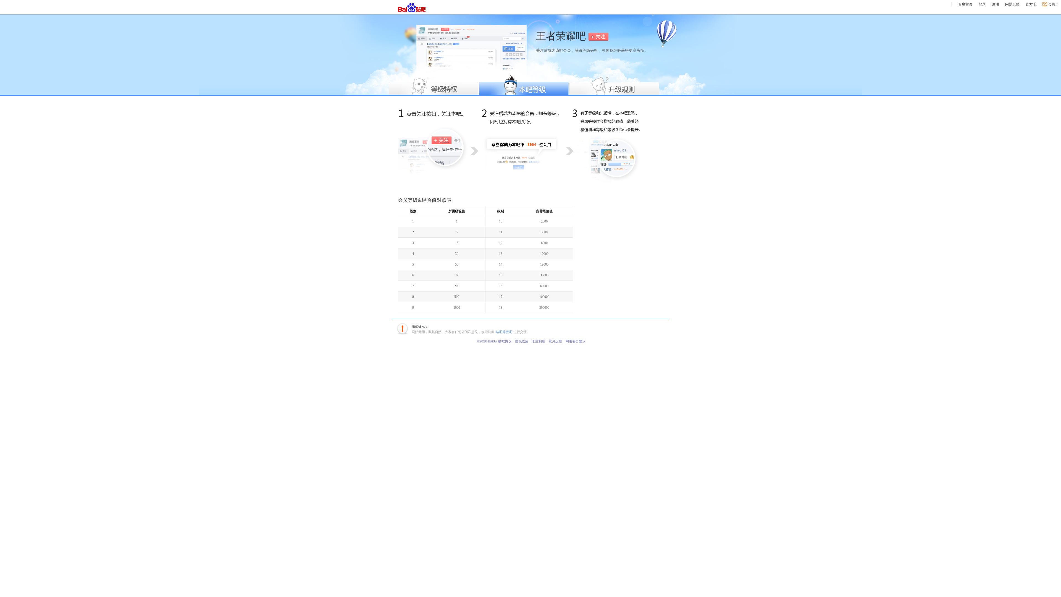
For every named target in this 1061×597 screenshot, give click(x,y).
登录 (982, 4)
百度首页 (965, 4)
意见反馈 (555, 341)
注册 (995, 4)
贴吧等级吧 (504, 331)
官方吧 (1031, 4)
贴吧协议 (504, 341)
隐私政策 (521, 341)
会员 (1051, 4)
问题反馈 (1012, 4)
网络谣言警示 (575, 341)
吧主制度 (538, 341)
